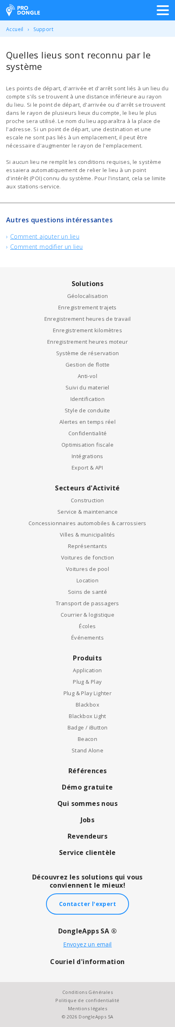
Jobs (88, 819)
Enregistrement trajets (87, 307)
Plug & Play (87, 681)
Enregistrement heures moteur (87, 341)
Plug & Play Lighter (87, 693)
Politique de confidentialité (87, 1000)
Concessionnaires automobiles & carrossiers (87, 523)
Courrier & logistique (87, 614)
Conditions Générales (87, 992)
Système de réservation (87, 353)
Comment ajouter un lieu (44, 236)
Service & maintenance (87, 511)
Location (87, 580)
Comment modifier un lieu (46, 247)
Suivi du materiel (87, 387)
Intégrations (87, 456)
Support (43, 29)
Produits (87, 657)
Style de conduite (87, 410)
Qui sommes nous (87, 803)
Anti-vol (87, 376)
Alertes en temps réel (87, 421)
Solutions (88, 283)
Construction (87, 500)
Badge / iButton (88, 727)
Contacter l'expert (87, 904)
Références (87, 770)
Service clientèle (87, 852)
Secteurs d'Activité (87, 487)
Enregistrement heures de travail (87, 318)
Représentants (87, 546)
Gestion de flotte (88, 364)
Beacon (87, 739)
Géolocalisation (87, 296)
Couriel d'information (87, 961)
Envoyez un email (87, 944)
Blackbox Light (87, 716)
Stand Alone (87, 750)
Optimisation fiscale (87, 444)
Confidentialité (87, 433)
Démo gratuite (87, 787)
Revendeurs (87, 836)
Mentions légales (87, 1008)
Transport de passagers (87, 603)
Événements (87, 637)
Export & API (87, 467)
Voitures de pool (87, 569)
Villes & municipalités (87, 534)
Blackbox (87, 704)
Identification (87, 399)
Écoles (87, 626)
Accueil (15, 29)
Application (87, 670)
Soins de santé (87, 591)
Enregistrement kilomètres (87, 330)
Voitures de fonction (87, 557)
